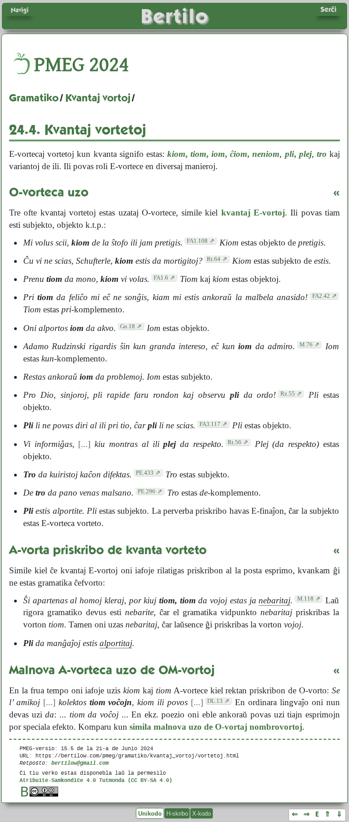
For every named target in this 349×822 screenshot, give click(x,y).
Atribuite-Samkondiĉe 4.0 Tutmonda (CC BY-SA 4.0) (96, 780)
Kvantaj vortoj (97, 97)
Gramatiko (34, 97)
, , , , (223, 154)
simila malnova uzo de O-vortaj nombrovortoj (216, 727)
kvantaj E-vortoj (253, 212)
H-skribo (177, 813)
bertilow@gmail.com (80, 762)
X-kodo (201, 813)
